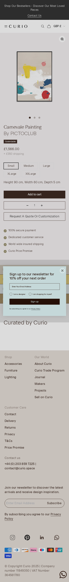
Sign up (34, 301)
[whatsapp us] (63, 574)
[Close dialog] (62, 270)
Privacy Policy (35, 309)
